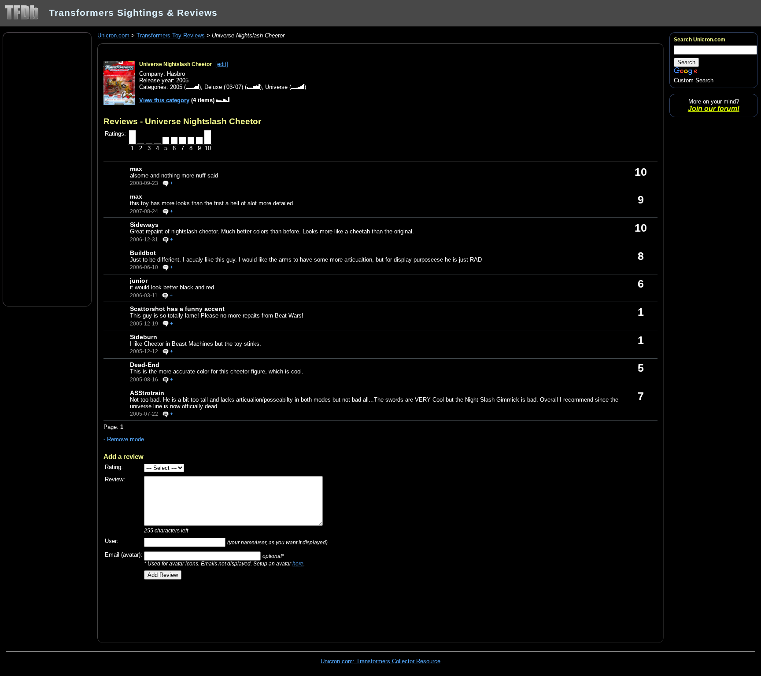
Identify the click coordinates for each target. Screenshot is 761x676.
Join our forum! (713, 108)
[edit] (221, 64)
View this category (164, 100)
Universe (276, 87)
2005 (176, 87)
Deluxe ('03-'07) (223, 87)
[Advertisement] (47, 169)
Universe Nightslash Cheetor (175, 64)
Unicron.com (113, 35)
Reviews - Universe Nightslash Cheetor (182, 121)
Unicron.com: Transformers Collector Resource (380, 661)
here (297, 563)
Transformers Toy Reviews (171, 35)
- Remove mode (123, 439)
